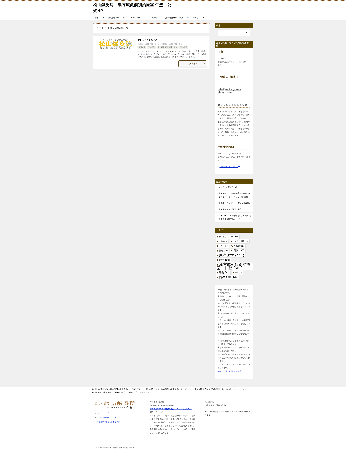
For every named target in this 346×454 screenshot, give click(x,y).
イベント (223, 246)
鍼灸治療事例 (113, 17)
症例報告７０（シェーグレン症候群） (235, 203)
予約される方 (236, 371)
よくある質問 (240, 241)
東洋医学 (151, 47)
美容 (238, 272)
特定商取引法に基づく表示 (108, 422)
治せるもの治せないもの (229, 187)
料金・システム (135, 17)
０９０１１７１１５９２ (232, 104)
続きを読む (192, 64)
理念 (96, 17)
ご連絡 (223, 241)
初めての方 (223, 371)
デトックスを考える (147, 40)
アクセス (155, 17)
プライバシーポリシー (106, 417)
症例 (224, 272)
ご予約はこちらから (228, 167)
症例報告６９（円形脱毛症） (231, 209)
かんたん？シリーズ (228, 237)
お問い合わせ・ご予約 (173, 17)
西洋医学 (183, 47)
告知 (223, 250)
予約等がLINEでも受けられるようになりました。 (171, 409)
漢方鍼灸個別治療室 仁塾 (167, 47)
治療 (224, 259)
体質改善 (142, 47)
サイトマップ (103, 413)
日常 (238, 250)
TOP (117, 389)
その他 (195, 17)
